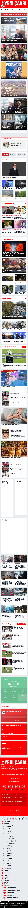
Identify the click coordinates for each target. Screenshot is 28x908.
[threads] (23, 818)
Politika (12, 154)
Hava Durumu (19, 794)
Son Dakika (10, 867)
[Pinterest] (8, 786)
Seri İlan (6, 875)
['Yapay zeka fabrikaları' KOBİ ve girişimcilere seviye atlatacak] (7, 609)
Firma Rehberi (8, 873)
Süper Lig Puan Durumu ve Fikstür (15, 894)
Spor (3, 364)
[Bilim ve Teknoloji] (11, 482)
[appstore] (8, 790)
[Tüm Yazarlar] (25, 138)
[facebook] (4, 818)
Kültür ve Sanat (12, 810)
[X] (6, 786)
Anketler (6, 880)
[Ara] (2, 7)
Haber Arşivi (18, 804)
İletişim (6, 883)
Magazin (9, 848)
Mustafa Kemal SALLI (16, 143)
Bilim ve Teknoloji (5, 482)
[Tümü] (25, 203)
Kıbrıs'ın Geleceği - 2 (16, 145)
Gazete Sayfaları (5, 9)
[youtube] (13, 818)
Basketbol (11, 838)
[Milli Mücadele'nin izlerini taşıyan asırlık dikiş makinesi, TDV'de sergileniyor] (7, 575)
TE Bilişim (17, 814)
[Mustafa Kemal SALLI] (6, 144)
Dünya (19, 154)
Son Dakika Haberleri (7, 804)
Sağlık (8, 860)
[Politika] (25, 520)
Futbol (11, 836)
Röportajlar (14, 9)
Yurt (8, 851)
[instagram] (10, 818)
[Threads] (20, 786)
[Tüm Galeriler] (25, 239)
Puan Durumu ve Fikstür (8, 801)
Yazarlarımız (7, 138)
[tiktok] (20, 818)
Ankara (17, 579)
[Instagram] (10, 786)
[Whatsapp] (22, 786)
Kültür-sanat (19, 614)
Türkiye (9, 850)
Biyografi (9, 858)
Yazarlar (6, 872)
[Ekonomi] (25, 481)
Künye (6, 882)
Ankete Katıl (6, 753)
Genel (3, 579)
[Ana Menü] (4, 7)
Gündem (5, 154)
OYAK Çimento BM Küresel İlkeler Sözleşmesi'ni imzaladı (7, 566)
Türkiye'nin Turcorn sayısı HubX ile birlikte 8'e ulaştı (20, 599)
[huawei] (20, 790)
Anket (20, 9)
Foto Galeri (7, 868)
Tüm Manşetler (19, 801)
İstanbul (9, 863)
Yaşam (17, 810)
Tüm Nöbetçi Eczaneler (14, 720)
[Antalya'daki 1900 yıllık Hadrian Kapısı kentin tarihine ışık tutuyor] (20, 609)
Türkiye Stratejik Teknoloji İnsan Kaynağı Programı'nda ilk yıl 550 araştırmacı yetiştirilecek (20, 583)
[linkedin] (26, 818)
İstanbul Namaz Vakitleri (6, 798)
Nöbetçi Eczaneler (7, 794)
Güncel (9, 855)
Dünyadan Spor (13, 840)
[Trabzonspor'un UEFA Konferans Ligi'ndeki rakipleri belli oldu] (14, 356)
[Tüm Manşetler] (25, 159)
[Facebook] (3, 786)
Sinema (9, 865)
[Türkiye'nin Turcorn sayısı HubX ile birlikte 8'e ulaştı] (20, 592)
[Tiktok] (17, 786)
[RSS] (25, 786)
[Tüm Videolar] (25, 298)
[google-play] (14, 790)
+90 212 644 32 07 (15, 778)
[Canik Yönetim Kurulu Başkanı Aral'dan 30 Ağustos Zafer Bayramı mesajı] (20, 558)
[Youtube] (15, 786)
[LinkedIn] (13, 786)
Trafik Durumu (19, 797)
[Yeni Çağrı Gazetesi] (14, 3)
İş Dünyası (9, 853)
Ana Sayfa (7, 821)
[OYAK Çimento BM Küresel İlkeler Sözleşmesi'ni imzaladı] (7, 558)
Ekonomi (18, 481)
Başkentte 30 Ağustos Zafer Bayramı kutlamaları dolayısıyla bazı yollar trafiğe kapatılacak (7, 600)
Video (6, 870)
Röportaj (9, 846)
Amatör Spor (12, 835)
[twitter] (7, 818)
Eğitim (8, 862)
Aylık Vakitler (5, 701)
